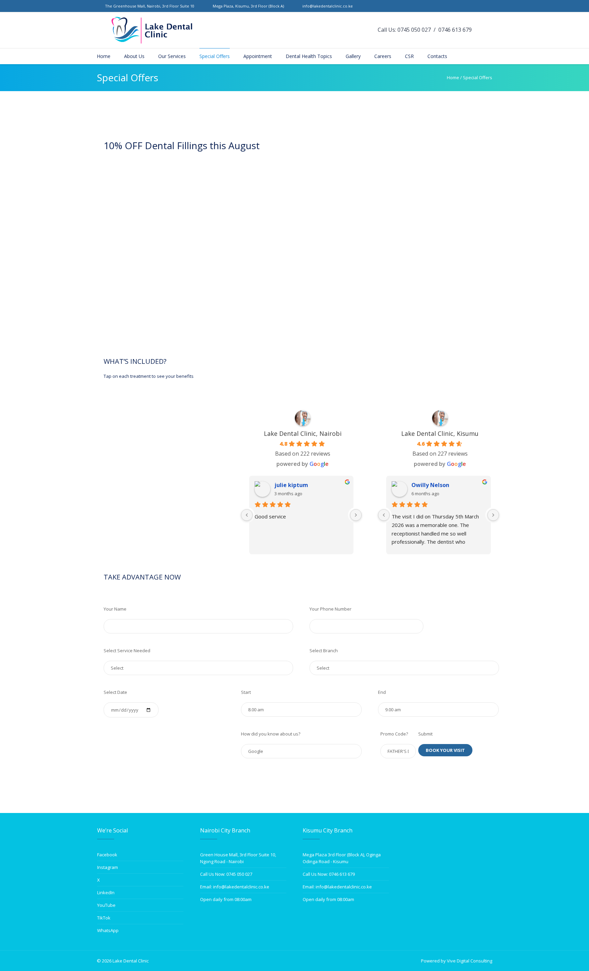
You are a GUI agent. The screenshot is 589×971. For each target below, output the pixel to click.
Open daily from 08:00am (226, 899)
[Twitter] (465, 6)
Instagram (107, 867)
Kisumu (214, 209)
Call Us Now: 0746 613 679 (329, 874)
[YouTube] (481, 6)
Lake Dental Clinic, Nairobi (303, 433)
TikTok (103, 918)
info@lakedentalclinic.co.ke (327, 6)
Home (453, 77)
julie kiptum (291, 485)
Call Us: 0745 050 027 (404, 29)
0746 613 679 (455, 29)
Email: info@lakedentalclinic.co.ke (234, 887)
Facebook (107, 855)
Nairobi (188, 209)
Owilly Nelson (430, 485)
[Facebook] (449, 6)
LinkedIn (106, 892)
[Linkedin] (473, 6)
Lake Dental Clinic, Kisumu (440, 433)
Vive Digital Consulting (469, 961)
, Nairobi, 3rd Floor (149, 6)
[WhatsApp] (488, 6)
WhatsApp (108, 930)
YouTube (106, 905)
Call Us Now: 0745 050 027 (226, 874)
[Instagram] (457, 6)
